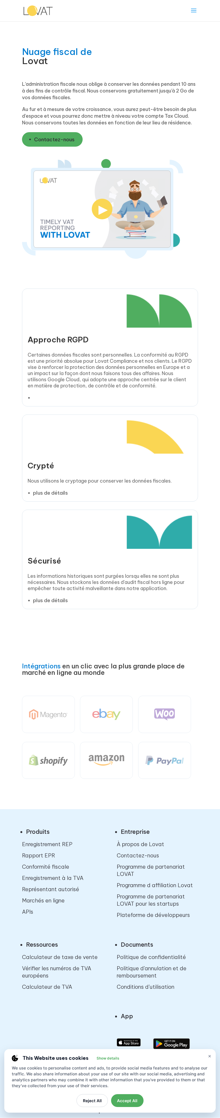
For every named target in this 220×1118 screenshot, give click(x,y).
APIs (27, 911)
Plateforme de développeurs (153, 915)
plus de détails (50, 493)
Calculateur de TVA (47, 986)
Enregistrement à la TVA (52, 878)
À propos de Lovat (140, 844)
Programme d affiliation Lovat (155, 885)
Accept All (127, 1100)
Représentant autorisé (50, 889)
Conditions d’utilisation (145, 986)
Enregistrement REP (47, 844)
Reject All (92, 1100)
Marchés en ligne (43, 900)
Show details (108, 1058)
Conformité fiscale (45, 866)
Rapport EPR (38, 855)
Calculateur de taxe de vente (60, 957)
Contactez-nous (54, 139)
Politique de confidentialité (151, 957)
